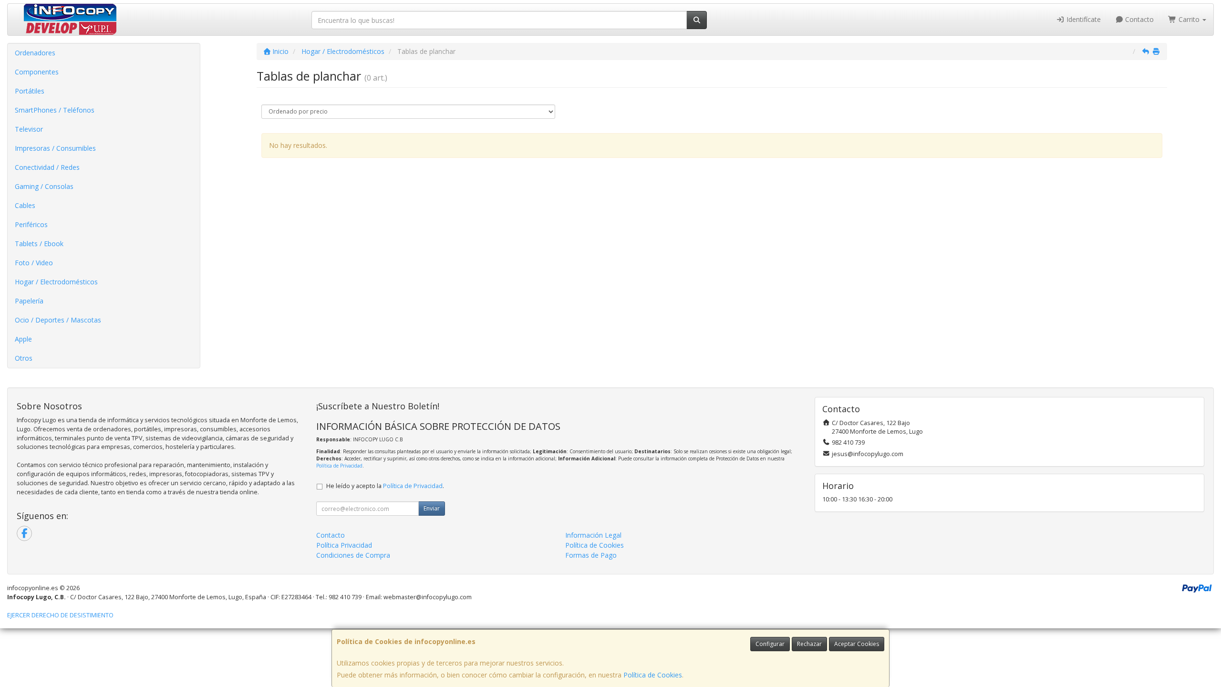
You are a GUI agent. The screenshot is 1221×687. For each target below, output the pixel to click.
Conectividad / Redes (47, 167)
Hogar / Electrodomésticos (56, 281)
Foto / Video (34, 262)
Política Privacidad (344, 545)
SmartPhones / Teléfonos (54, 109)
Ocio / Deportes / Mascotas (58, 319)
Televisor (29, 129)
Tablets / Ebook (39, 243)
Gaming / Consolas (44, 186)
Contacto (1138, 19)
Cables (25, 205)
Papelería (29, 300)
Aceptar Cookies (856, 644)
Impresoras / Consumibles (55, 148)
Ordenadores (35, 52)
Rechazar (809, 644)
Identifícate (1083, 19)
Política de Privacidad (339, 465)
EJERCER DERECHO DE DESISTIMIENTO (60, 615)
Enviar (432, 508)
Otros (23, 358)
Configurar (770, 644)
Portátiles (29, 90)
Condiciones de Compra (353, 555)
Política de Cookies (652, 674)
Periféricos (31, 224)
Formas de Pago (591, 555)
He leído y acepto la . (385, 486)
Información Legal (593, 535)
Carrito (1189, 19)
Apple (23, 339)
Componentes (37, 71)
